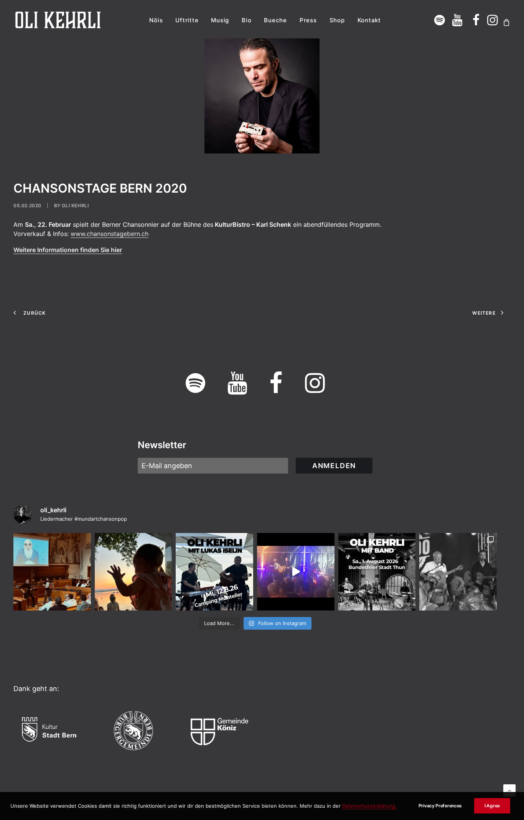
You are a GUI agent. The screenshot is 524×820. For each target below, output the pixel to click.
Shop (337, 20)
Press (308, 20)
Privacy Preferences (440, 805)
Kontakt (369, 20)
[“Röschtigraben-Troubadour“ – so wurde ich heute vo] (52, 571)
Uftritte (186, 20)
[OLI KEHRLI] (58, 20)
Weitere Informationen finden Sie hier (67, 250)
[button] (439, 20)
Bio (246, 20)
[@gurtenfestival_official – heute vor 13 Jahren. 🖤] (458, 571)
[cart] (505, 22)
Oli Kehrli (75, 205)
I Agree (492, 805)
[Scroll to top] (509, 790)
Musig (220, 20)
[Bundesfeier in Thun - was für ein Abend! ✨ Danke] (296, 571)
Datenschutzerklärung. (369, 806)
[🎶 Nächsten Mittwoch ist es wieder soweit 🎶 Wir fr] (214, 571)
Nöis (156, 20)
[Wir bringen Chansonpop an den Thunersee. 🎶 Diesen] (377, 571)
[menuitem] (156, 20)
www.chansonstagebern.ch (109, 234)
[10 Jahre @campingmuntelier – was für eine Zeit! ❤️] (133, 571)
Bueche (275, 20)
